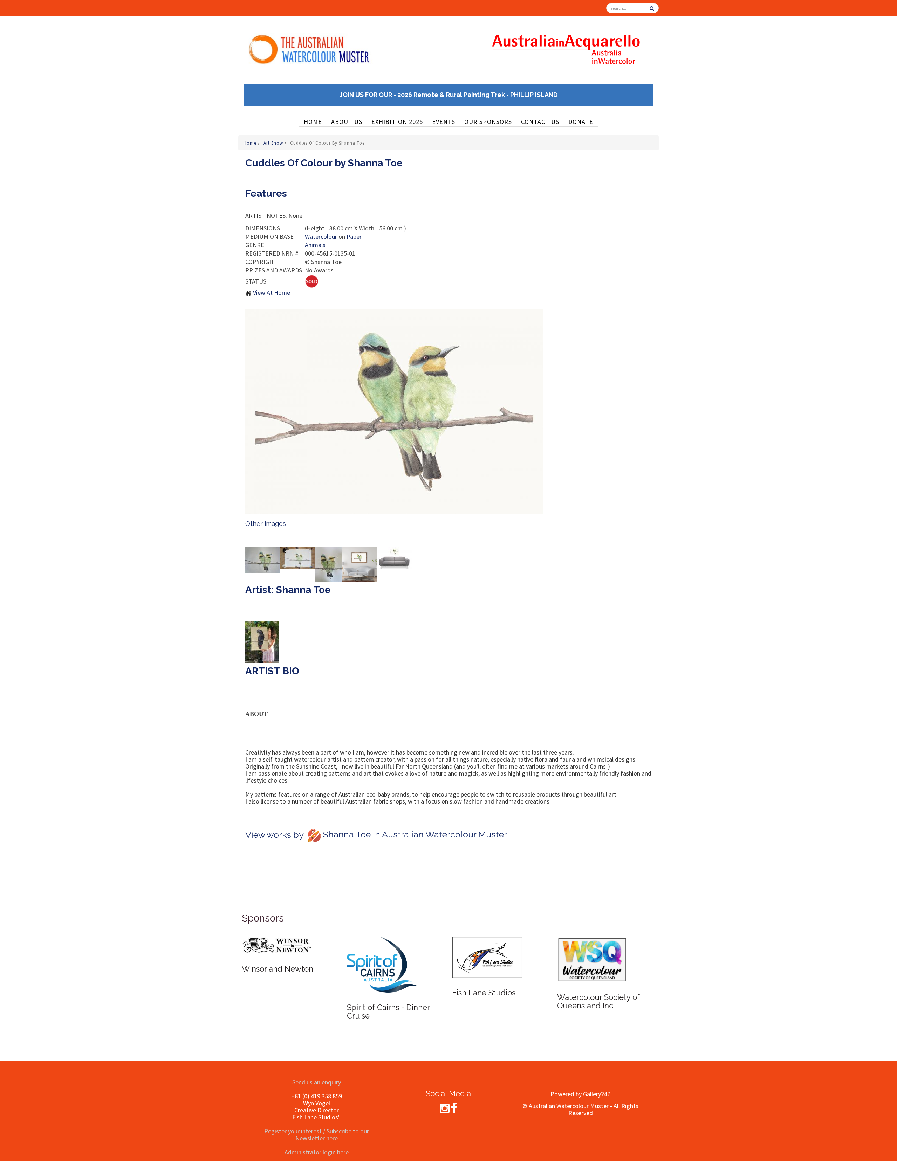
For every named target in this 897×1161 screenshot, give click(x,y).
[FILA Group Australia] (487, 946)
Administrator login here (317, 1152)
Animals (315, 245)
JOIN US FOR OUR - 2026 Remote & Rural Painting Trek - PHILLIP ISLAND (449, 94)
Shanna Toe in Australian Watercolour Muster (415, 834)
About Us (346, 121)
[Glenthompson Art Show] (277, 957)
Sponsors (263, 918)
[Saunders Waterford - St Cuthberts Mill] (592, 947)
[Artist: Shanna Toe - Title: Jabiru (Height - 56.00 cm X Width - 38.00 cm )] (262, 559)
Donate (580, 121)
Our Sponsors (488, 121)
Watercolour (321, 236)
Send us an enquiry (316, 1082)
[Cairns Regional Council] (382, 965)
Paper (354, 236)
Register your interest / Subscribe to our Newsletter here (316, 1134)
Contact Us (540, 121)
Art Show (274, 143)
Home (313, 121)
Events (443, 121)
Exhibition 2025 (397, 121)
